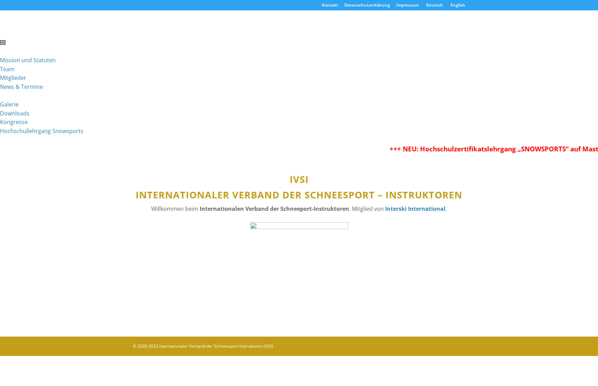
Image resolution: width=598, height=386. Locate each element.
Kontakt (330, 5)
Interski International (415, 209)
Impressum (407, 5)
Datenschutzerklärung (367, 5)
